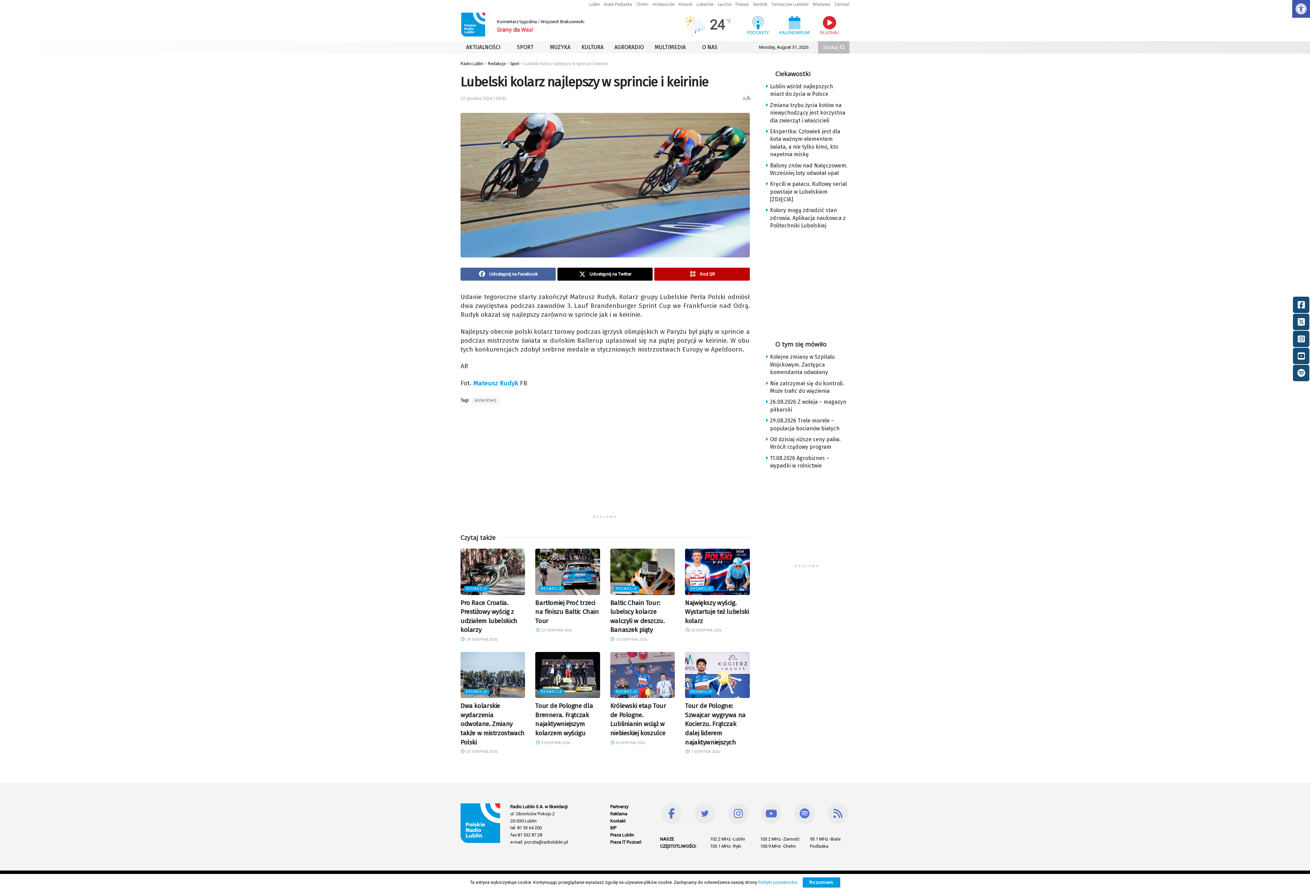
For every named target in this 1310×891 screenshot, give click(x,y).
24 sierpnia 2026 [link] (481, 639)
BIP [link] (613, 827)
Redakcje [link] (476, 588)
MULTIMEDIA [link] (670, 47)
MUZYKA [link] (560, 47)
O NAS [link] (709, 47)
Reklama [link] (618, 813)
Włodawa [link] (821, 4)
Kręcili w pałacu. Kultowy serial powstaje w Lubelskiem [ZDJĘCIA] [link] (808, 192)
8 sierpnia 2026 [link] (630, 743)
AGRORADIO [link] (629, 47)
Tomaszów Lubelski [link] (790, 4)
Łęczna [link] (724, 4)
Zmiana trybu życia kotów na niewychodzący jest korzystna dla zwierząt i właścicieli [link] (807, 113)
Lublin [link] (594, 4)
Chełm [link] (642, 4)
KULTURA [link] (592, 47)
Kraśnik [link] (686, 4)
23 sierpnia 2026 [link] (556, 630)
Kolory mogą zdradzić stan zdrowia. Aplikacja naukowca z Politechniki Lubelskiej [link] (808, 218)
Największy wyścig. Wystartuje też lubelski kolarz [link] (717, 612)
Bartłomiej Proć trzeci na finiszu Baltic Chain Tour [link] (567, 612)
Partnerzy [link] (619, 806)
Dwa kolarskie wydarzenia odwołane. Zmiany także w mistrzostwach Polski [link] (493, 724)
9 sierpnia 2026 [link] (555, 743)
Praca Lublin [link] (622, 834)
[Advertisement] (605, 463)
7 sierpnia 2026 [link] (705, 751)
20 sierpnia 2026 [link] (706, 630)
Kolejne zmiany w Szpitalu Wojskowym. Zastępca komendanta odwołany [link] (802, 364)
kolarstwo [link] (485, 400)
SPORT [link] (525, 47)
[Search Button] (843, 47)
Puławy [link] (742, 4)
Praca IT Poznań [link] (625, 842)
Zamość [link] (841, 4)
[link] (1301, 9)
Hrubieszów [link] (664, 4)
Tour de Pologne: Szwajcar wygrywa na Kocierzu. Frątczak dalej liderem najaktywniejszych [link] (715, 724)
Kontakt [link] (618, 820)
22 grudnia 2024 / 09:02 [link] (483, 98)
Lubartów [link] (705, 4)
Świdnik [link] (760, 4)
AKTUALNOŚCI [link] (483, 47)
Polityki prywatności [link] (777, 882)
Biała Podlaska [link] (618, 4)
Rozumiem (821, 882)
